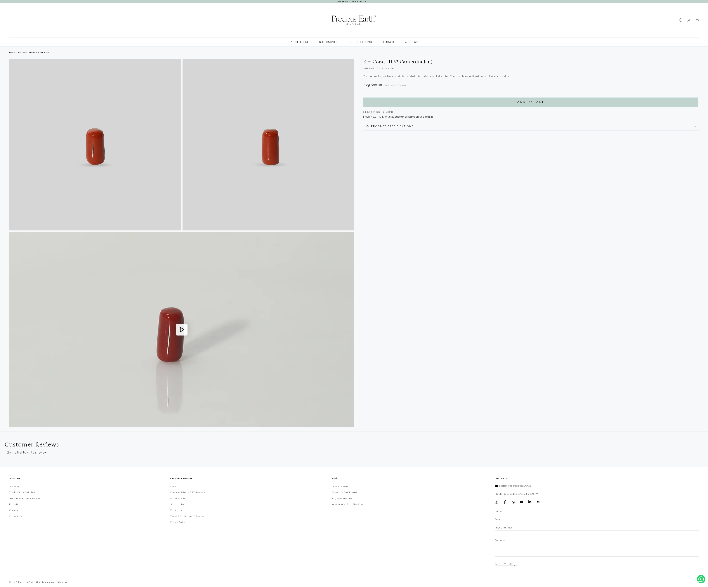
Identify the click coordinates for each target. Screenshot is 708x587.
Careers (13, 510)
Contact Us (15, 516)
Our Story (14, 486)
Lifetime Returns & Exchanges (187, 492)
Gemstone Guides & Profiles (24, 498)
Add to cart (530, 102)
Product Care (177, 498)
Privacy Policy (177, 522)
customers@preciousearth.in (515, 486)
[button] (681, 20)
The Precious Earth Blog (22, 492)
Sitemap (62, 582)
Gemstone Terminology (344, 492)
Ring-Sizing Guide (342, 498)
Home (12, 53)
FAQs (173, 486)
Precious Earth (26, 582)
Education (14, 504)
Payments (176, 510)
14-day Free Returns (378, 111)
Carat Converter (340, 486)
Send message (506, 564)
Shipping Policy (179, 504)
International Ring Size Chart (348, 504)
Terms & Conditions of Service (187, 516)
